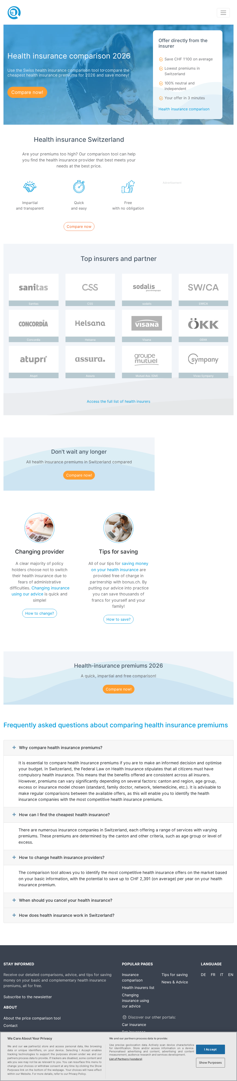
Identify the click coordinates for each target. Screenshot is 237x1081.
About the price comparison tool (32, 1018)
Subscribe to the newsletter (27, 996)
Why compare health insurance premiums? (60, 747)
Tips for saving (175, 974)
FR (213, 974)
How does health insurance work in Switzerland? (66, 915)
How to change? (39, 613)
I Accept (210, 1049)
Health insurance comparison (184, 109)
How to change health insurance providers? (61, 857)
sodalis (146, 303)
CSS (90, 303)
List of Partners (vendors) (125, 1059)
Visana (146, 339)
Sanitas (33, 303)
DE (203, 974)
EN (230, 974)
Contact (10, 1025)
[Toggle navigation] (223, 12)
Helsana (90, 339)
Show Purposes (210, 1062)
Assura (90, 376)
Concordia (33, 339)
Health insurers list (138, 987)
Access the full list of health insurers (118, 401)
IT (221, 974)
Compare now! (27, 92)
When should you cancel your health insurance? (65, 900)
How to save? (118, 619)
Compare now (79, 226)
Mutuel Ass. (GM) (147, 376)
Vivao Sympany (203, 376)
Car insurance (134, 1024)
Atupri (33, 376)
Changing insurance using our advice (135, 1000)
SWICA (203, 303)
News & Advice (175, 982)
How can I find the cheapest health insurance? (64, 814)
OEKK (203, 339)
